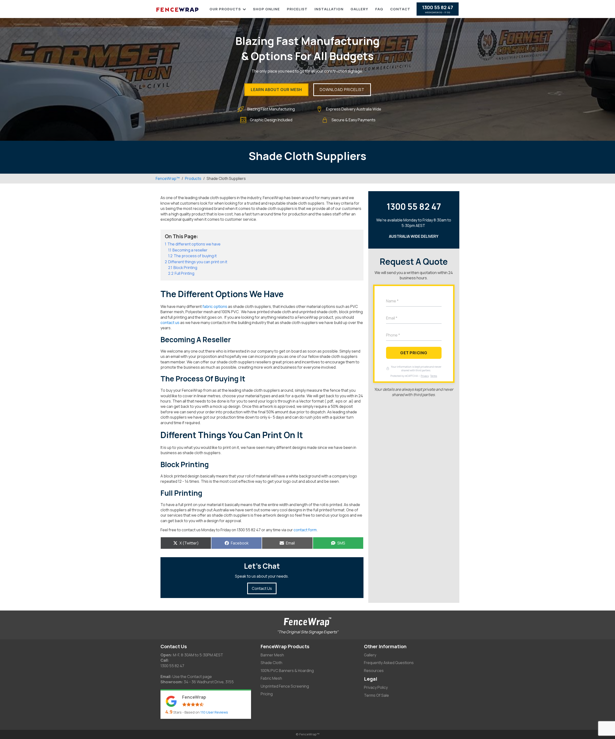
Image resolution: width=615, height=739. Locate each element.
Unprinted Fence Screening (285, 686)
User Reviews (214, 712)
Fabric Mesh (271, 678)
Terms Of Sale (376, 695)
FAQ (379, 9)
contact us (169, 322)
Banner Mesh (272, 655)
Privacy (425, 376)
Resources (374, 670)
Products (193, 178)
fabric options (214, 306)
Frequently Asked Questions (389, 662)
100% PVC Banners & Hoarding (287, 670)
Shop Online (266, 9)
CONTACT (400, 9)
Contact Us (262, 588)
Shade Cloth (271, 662)
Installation (329, 9)
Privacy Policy (376, 687)
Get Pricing (413, 352)
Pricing (267, 693)
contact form (305, 529)
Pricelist (297, 9)
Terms (433, 376)
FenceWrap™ (168, 178)
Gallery (359, 9)
